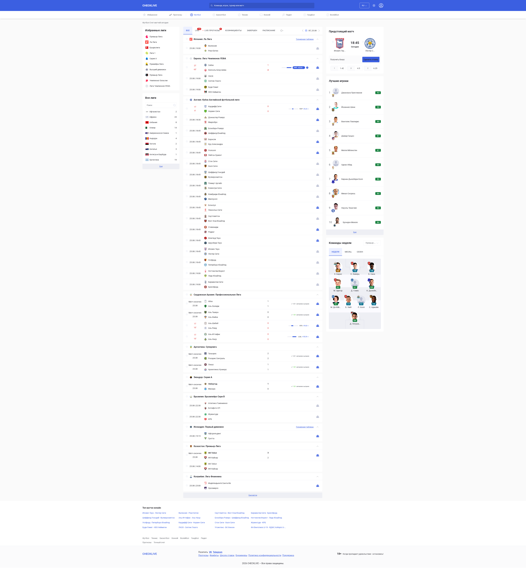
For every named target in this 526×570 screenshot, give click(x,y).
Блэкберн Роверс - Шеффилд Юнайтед (232, 518)
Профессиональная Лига (228, 294)
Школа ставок (227, 555)
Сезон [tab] (360, 252)
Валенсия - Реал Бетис (189, 513)
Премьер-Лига (213, 446)
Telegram (217, 552)
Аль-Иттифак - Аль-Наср (189, 518)
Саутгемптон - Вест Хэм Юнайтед (229, 513)
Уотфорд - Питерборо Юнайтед (156, 522)
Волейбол (184, 538)
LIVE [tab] (197, 30)
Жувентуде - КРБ (258, 522)
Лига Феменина (213, 476)
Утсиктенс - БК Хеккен (225, 527)
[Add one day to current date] (303, 31)
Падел (204, 538)
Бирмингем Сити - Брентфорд (264, 513)
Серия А (208, 377)
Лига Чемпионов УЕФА (214, 58)
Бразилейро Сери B (215, 396)
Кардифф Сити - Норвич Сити (192, 522)
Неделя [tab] (335, 252)
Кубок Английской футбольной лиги (220, 99)
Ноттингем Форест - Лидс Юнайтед (266, 518)
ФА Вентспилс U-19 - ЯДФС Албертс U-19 (268, 527)
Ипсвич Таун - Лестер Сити (154, 513)
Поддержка (288, 555)
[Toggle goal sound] (282, 30)
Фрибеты (214, 555)
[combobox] (364, 5)
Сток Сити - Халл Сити (225, 522)
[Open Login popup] (381, 5)
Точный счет (159, 542)
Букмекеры (241, 555)
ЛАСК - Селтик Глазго (188, 527)
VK (210, 552)
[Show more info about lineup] (317, 48)
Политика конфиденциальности (264, 555)
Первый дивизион (214, 427)
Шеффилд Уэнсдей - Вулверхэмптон (158, 518)
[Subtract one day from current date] (319, 31)
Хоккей (174, 538)
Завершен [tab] (252, 30)
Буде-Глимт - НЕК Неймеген (154, 527)
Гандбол (195, 538)
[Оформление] (373, 5)
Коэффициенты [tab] (233, 30)
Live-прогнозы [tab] (213, 30)
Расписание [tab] (269, 30)
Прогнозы (146, 542)
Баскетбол (164, 538)
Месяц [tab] (348, 252)
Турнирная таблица (305, 39)
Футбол (145, 538)
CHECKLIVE (149, 5)
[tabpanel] (252, 267)
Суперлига (211, 347)
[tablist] (230, 30)
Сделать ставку (371, 59)
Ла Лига (208, 39)
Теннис (154, 538)
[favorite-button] (187, 39)
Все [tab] (188, 30)
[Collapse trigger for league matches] (317, 39)
